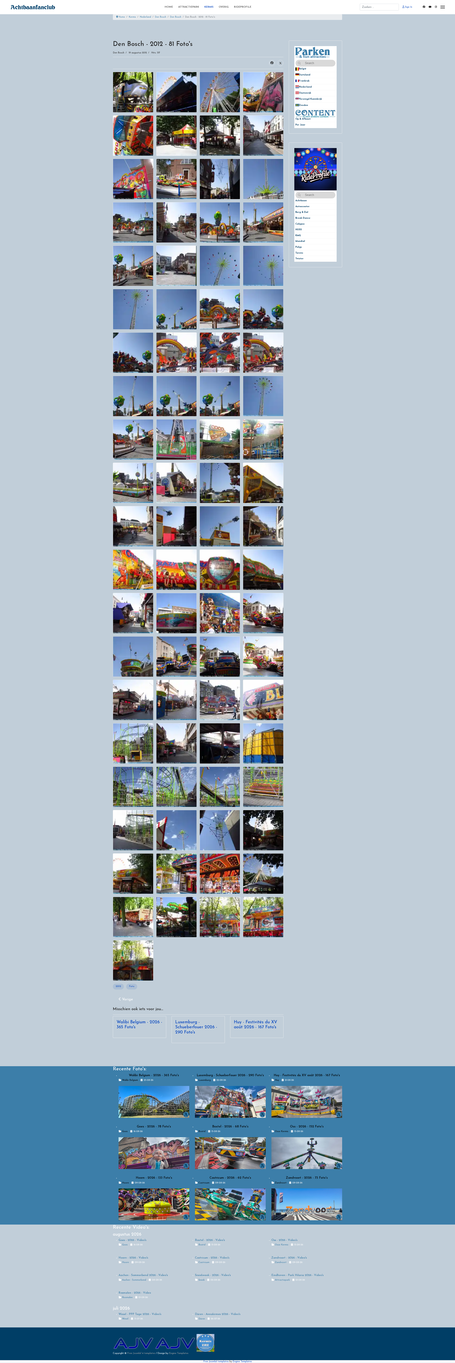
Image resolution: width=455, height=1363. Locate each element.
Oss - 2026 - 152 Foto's (307, 1126)
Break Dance (302, 218)
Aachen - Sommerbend (134, 1280)
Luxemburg (205, 1080)
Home (169, 7)
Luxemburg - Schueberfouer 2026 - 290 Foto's (196, 1027)
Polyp (298, 247)
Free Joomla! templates (216, 1361)
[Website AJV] (133, 1343)
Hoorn (125, 1183)
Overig (224, 7)
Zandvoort (281, 1183)
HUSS (298, 229)
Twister (299, 258)
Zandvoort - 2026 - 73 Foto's (307, 1178)
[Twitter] (280, 63)
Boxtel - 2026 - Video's (210, 1240)
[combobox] (379, 7)
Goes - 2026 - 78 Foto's (154, 1126)
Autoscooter (302, 206)
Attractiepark (188, 7)
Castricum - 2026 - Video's (212, 1257)
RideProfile (242, 7)
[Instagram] (436, 7)
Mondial (300, 241)
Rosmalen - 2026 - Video (135, 1292)
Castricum (204, 1183)
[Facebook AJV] (175, 1343)
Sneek (202, 1280)
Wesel (125, 1319)
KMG (298, 235)
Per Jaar (302, 125)
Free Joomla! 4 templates (141, 1353)
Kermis (208, 7)
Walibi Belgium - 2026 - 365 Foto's (154, 1075)
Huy (277, 1080)
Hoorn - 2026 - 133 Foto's (154, 1178)
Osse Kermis (281, 1131)
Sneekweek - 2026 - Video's (213, 1275)
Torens (299, 253)
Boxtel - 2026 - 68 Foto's (230, 1126)
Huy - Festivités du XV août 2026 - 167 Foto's (307, 1075)
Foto (131, 986)
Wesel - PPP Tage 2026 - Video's (140, 1314)
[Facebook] (424, 7)
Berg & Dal (301, 212)
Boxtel (202, 1131)
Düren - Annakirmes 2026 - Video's (217, 1314)
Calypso (299, 224)
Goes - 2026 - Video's (132, 1240)
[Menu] (442, 7)
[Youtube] (430, 7)
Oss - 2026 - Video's (284, 1240)
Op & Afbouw (303, 119)
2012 (118, 986)
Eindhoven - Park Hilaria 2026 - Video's (297, 1275)
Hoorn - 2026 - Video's (133, 1257)
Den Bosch (118, 53)
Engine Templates (178, 1353)
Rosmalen (127, 1297)
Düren (202, 1319)
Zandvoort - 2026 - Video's (289, 1257)
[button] (334, 69)
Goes (125, 1131)
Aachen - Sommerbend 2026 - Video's (143, 1275)
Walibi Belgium (130, 1080)
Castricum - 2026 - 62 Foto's (230, 1178)
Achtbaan (301, 200)
